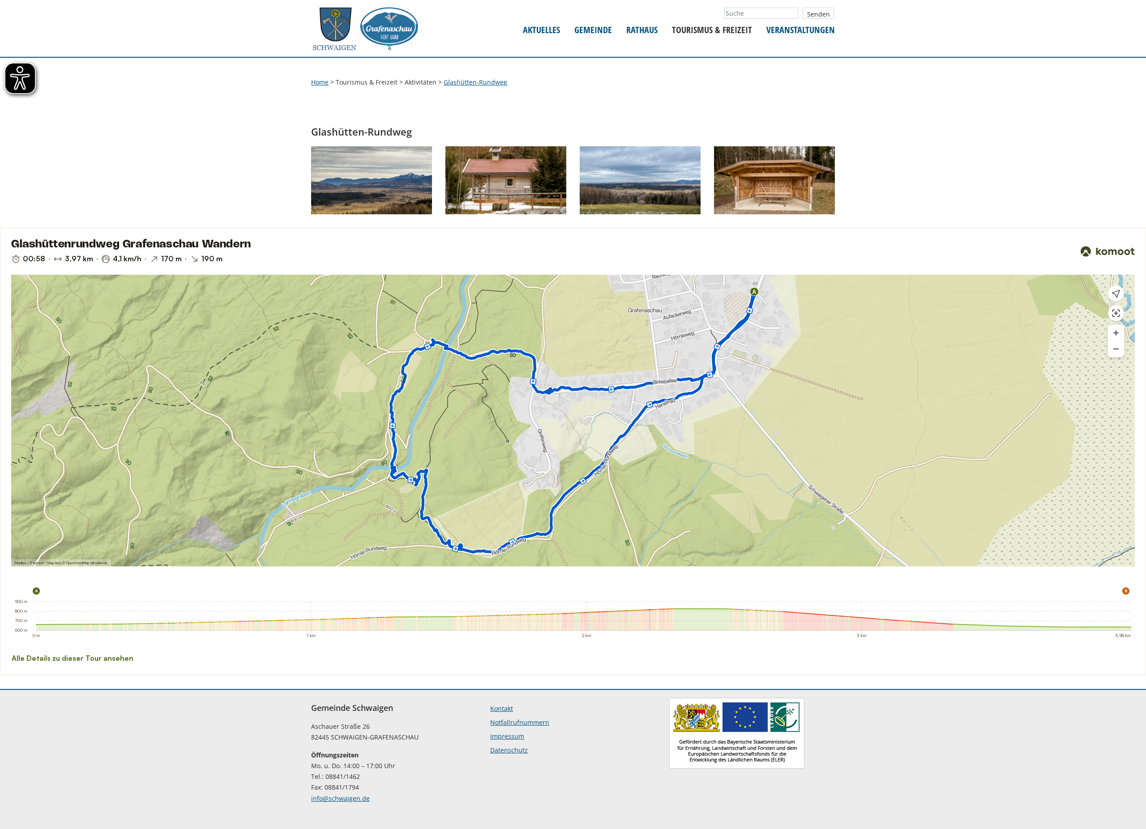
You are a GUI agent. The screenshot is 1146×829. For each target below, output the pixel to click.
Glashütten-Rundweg (475, 82)
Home (320, 82)
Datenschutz (509, 750)
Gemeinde (593, 30)
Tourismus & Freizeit (712, 30)
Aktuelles (541, 30)
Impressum (507, 736)
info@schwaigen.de (340, 798)
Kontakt (501, 708)
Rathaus (642, 30)
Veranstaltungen (800, 30)
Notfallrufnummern (519, 722)
